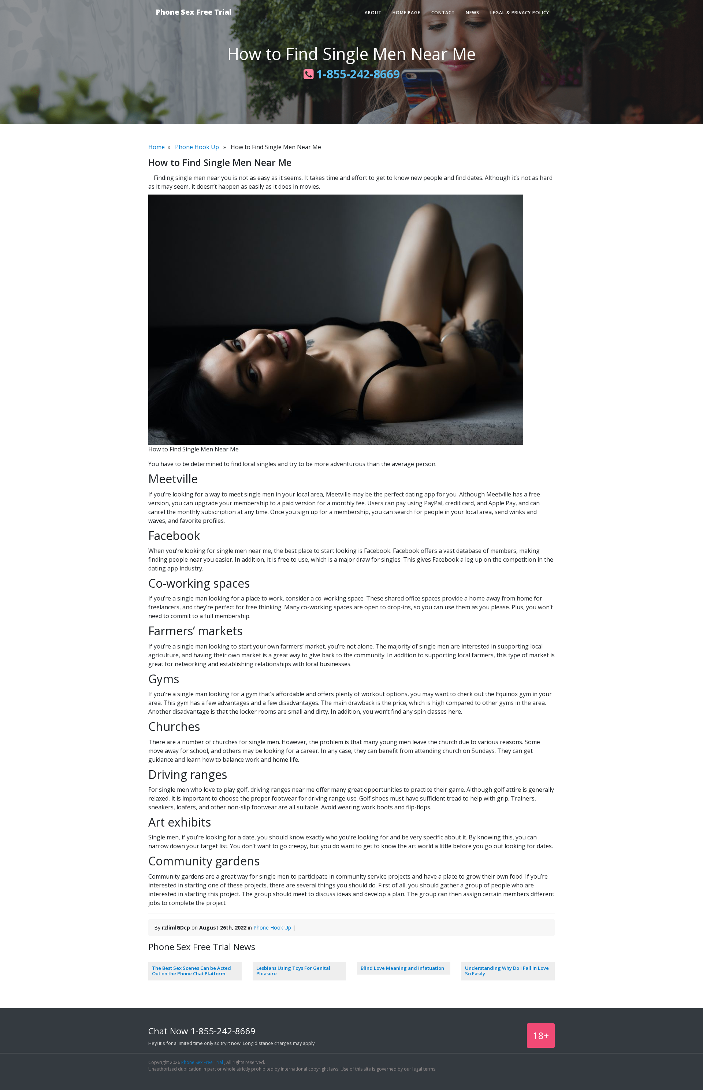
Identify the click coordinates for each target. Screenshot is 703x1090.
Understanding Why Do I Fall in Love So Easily (507, 971)
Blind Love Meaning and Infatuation (402, 968)
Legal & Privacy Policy (519, 13)
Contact (443, 13)
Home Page (406, 13)
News (472, 13)
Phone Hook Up (197, 147)
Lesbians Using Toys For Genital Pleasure (293, 971)
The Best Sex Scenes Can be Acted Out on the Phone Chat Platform (191, 971)
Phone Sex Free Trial (193, 12)
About (373, 13)
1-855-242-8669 (356, 74)
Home (156, 147)
